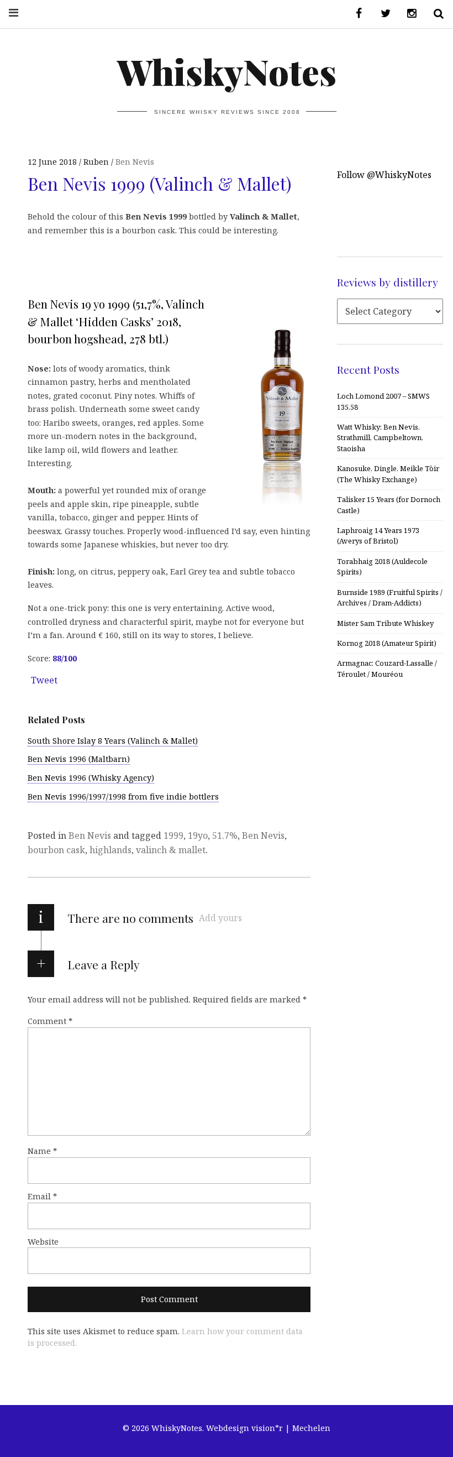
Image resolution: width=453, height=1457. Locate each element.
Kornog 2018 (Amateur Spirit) (386, 643)
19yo (198, 835)
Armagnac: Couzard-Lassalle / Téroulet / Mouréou (387, 668)
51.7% (225, 835)
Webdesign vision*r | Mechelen (268, 1428)
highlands (110, 850)
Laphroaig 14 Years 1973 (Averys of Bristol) (378, 535)
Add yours (220, 918)
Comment (50, 1021)
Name (42, 1151)
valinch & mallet (171, 850)
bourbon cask (56, 850)
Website (43, 1241)
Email (42, 1196)
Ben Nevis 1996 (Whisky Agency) (91, 777)
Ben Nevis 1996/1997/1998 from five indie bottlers (123, 796)
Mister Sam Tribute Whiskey (385, 623)
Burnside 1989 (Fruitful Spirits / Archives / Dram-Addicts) (390, 597)
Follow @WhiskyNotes (384, 175)
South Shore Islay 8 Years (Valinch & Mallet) (113, 740)
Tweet (44, 680)
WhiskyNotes (226, 71)
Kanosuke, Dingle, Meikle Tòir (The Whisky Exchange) (388, 473)
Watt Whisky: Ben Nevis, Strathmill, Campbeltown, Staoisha (380, 437)
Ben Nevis (134, 161)
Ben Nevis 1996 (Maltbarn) (79, 759)
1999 (173, 835)
